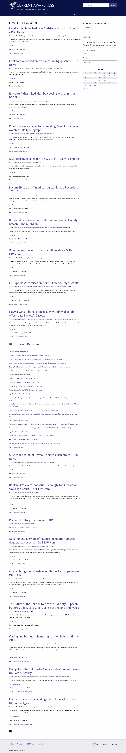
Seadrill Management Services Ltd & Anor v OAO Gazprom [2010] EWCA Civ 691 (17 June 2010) (38, 363)
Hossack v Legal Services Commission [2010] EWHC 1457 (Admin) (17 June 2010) (33, 410)
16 (95, 80)
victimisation (63, 286)
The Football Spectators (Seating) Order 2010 (23, 527)
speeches (26, 611)
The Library (48, 14)
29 (90, 85)
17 (100, 80)
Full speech (12, 621)
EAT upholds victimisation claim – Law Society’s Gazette (44, 283)
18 (105, 80)
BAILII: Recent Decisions (24, 344)
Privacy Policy (41, 744)
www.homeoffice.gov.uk (21, 661)
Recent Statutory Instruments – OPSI (32, 520)
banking (25, 546)
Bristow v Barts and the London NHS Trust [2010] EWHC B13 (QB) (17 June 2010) (33, 436)
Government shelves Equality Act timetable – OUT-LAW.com (40, 252)
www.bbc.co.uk (19, 53)
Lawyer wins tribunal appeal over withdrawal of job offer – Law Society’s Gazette (41, 313)
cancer (30, 68)
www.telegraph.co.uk (20, 151)
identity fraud (27, 707)
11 (105, 78)
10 (100, 78)
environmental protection (30, 228)
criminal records (34, 644)
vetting (50, 644)
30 (95, 85)
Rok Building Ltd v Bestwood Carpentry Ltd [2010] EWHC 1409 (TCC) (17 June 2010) (34, 443)
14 (85, 80)
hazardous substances (47, 228)
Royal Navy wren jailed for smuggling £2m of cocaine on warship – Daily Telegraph (44, 128)
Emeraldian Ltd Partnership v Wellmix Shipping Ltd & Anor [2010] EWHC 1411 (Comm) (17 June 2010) (40, 428)
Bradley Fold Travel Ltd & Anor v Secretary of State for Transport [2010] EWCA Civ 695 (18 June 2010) (39, 367)
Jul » (88, 89)
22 (90, 83)
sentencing (42, 101)
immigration (30, 677)
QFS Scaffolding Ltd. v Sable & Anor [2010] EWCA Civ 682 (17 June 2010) (31, 355)
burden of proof (32, 286)
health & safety (45, 36)
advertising (26, 579)
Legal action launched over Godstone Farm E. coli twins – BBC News (44, 30)
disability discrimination (34, 319)
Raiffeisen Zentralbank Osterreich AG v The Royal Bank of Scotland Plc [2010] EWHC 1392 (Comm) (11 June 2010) (43, 424)
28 (85, 85)
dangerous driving (28, 462)
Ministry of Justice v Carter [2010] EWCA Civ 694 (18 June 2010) (28, 371)
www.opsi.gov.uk (19, 531)
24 (100, 83)
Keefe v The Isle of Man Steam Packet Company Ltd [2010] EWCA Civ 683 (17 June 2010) (35, 359)
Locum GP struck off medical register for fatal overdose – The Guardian (43, 189)
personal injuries (57, 36)
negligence (46, 68)
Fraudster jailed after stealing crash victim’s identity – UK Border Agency (42, 701)
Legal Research (77, 14)
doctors (39, 195)
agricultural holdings (29, 36)
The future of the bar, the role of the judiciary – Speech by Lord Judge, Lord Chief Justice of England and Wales (44, 606)
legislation (31, 258)
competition (33, 579)
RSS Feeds (30, 744)
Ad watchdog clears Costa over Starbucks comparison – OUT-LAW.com (44, 573)
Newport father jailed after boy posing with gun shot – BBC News (43, 95)
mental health (59, 319)
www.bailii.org (18, 447)
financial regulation (33, 546)
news (51, 36)
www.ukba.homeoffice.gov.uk (23, 692)
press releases (43, 644)
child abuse (26, 644)
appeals (25, 68)
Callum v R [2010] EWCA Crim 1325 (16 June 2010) (24, 379)
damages (37, 36)
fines (39, 228)
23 (95, 83)
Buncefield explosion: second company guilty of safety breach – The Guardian (43, 222)
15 (90, 80)
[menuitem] (20, 14)
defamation (26, 492)
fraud (24, 677)
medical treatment (37, 68)
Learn (105, 14)
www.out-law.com (19, 275)
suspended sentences (43, 462)
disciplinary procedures (29, 195)
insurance (42, 546)
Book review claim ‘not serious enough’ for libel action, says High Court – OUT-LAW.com (43, 487)
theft (34, 162)
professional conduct (51, 195)
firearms (33, 101)
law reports (26, 348)
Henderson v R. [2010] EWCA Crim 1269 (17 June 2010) (25, 386)
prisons (55, 68)
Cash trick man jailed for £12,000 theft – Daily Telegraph (44, 159)
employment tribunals (44, 286)
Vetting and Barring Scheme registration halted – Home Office (44, 638)
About (20, 14)
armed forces (27, 134)
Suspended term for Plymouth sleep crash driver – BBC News (43, 457)
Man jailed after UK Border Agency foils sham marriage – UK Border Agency (44, 671)
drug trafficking (35, 134)
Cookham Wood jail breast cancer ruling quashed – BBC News (44, 63)
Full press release (14, 654)
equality (25, 258)
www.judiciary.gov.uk (20, 629)
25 (105, 83)
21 (85, 83)
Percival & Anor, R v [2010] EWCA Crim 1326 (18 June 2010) (27, 390)
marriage (36, 677)
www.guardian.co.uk (20, 212)
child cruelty (26, 101)
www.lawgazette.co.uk (21, 304)
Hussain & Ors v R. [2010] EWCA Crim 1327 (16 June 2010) (26, 382)
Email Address (87, 27)
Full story (12, 46)
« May (84, 89)
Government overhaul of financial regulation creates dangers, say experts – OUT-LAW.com (42, 540)
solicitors (56, 286)
